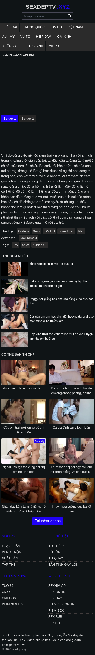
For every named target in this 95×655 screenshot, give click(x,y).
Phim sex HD (12, 604)
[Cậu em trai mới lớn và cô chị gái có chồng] (23, 411)
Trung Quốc (34, 27)
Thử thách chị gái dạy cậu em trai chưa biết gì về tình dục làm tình (71, 469)
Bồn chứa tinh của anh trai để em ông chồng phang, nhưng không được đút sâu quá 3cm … (71, 390)
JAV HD (56, 27)
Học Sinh (35, 46)
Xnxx (36, 231)
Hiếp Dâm (43, 36)
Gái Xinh (64, 36)
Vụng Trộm (12, 552)
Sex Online (58, 592)
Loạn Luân (66, 231)
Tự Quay (55, 558)
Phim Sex (56, 610)
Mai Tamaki (28, 238)
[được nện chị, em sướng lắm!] (23, 372)
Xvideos (23, 231)
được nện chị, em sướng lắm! (23, 388)
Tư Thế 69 (56, 546)
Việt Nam (75, 27)
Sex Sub (55, 616)
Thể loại (9, 27)
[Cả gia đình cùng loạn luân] (71, 411)
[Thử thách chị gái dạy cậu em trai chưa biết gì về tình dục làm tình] (71, 451)
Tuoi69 (7, 585)
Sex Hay (55, 598)
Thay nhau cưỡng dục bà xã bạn (71, 509)
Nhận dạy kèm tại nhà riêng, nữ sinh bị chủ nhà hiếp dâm (24, 509)
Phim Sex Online (62, 604)
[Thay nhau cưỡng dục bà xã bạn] (71, 490)
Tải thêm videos (48, 521)
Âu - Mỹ (8, 36)
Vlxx (81, 231)
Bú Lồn (54, 552)
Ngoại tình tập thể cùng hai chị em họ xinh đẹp (24, 469)
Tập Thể (8, 564)
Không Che (12, 46)
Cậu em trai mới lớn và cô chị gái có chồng (23, 430)
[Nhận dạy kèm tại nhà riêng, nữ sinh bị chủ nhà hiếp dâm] (23, 490)
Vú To (25, 36)
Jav (15, 245)
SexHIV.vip (57, 585)
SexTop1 (55, 623)
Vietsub (55, 46)
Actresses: (8, 238)
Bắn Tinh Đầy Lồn (63, 564)
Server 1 (9, 118)
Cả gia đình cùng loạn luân (71, 427)
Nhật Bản (10, 558)
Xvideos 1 (40, 245)
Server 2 (27, 118)
